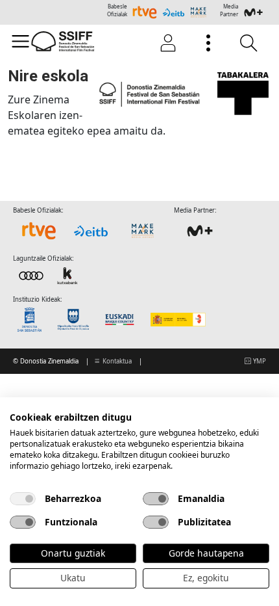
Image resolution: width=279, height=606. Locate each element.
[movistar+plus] (200, 231)
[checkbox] (23, 498)
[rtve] (39, 231)
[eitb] (91, 231)
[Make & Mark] (143, 231)
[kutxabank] (49, 274)
